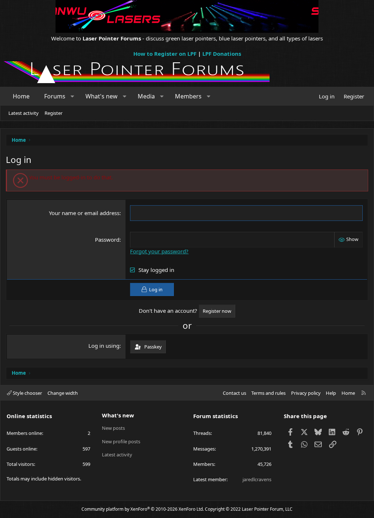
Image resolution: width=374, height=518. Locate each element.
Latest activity (23, 113)
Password (107, 239)
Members (188, 96)
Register (53, 113)
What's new (101, 96)
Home (21, 96)
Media (146, 96)
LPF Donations (221, 53)
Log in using (103, 345)
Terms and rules (268, 393)
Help (331, 393)
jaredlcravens (257, 479)
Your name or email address (84, 213)
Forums (54, 96)
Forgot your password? (159, 251)
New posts (113, 428)
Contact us (234, 393)
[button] (72, 96)
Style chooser (27, 393)
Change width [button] (62, 393)
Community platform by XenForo (142, 509)
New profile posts (121, 441)
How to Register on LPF (164, 53)
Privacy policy (306, 393)
